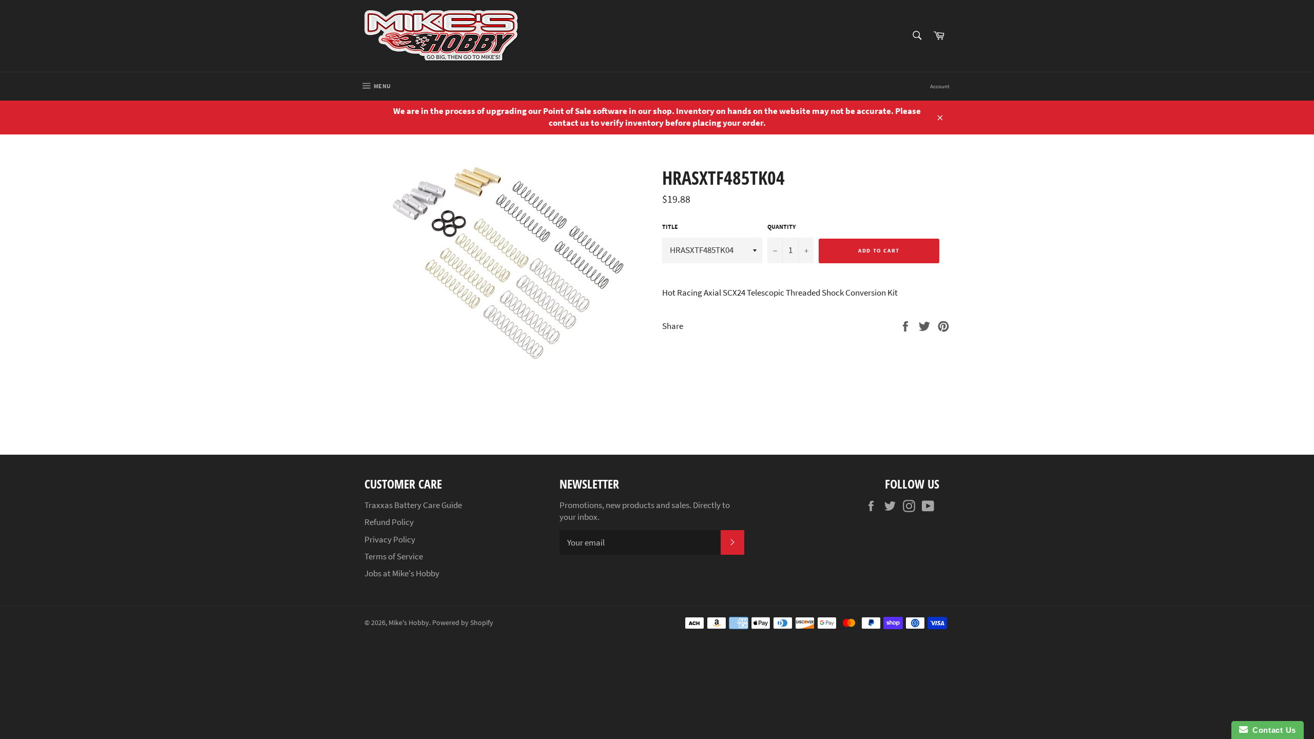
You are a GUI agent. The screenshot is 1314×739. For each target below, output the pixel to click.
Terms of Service (393, 556)
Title (670, 226)
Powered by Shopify (462, 622)
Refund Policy (389, 522)
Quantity (781, 226)
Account (940, 86)
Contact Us (1272, 730)
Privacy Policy (389, 539)
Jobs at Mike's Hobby (401, 573)
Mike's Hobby (409, 622)
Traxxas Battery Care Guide (413, 505)
